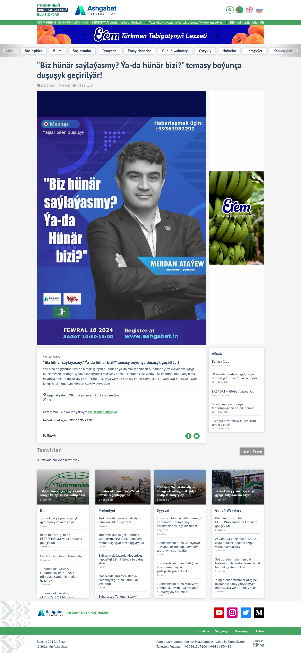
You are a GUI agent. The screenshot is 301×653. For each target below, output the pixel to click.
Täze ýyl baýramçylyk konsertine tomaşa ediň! (234, 423)
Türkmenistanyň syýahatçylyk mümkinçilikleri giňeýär (118, 520)
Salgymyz (222, 631)
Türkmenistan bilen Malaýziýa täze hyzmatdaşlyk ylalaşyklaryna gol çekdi (177, 567)
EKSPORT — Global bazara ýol (233, 391)
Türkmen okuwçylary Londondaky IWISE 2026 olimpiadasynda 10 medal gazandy (58, 575)
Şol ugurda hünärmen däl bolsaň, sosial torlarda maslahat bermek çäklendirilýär (237, 563)
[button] (288, 50)
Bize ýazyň (242, 631)
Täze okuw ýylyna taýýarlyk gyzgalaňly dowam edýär (179, 22)
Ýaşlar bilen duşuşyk (102, 412)
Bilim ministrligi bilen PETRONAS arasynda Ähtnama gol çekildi (61, 539)
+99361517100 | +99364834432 (208, 646)
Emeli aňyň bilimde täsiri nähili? (62, 556)
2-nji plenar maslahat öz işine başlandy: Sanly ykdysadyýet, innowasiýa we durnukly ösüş (236, 584)
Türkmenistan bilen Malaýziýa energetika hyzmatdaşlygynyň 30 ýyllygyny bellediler (177, 588)
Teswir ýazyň (252, 451)
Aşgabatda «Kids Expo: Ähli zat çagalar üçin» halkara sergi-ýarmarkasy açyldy (236, 542)
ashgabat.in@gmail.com (227, 641)
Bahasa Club (220, 361)
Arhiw (260, 631)
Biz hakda (202, 631)
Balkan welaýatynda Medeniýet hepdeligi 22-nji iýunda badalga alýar (121, 559)
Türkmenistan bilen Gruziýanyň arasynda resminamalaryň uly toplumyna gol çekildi (178, 547)
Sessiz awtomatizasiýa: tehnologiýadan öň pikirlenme (233, 406)
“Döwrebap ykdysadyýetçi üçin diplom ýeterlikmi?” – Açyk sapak (234, 376)
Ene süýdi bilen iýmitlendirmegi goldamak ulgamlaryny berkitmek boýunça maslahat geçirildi (179, 524)
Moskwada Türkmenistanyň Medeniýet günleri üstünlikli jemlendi (118, 580)
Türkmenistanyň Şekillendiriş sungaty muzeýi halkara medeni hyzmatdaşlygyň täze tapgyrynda (121, 539)
